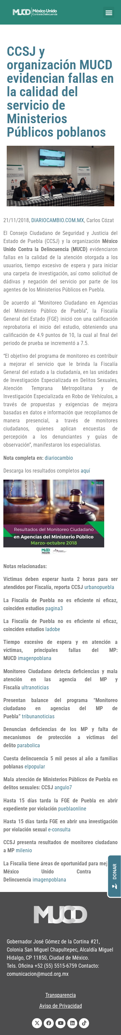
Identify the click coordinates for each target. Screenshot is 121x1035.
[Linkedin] (72, 1023)
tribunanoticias (38, 716)
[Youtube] (60, 1023)
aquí (85, 471)
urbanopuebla (99, 587)
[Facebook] (49, 1023)
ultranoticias (35, 687)
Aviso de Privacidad (60, 1006)
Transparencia (60, 995)
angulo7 (63, 787)
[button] (108, 12)
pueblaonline (72, 808)
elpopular (35, 766)
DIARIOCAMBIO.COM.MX (57, 220)
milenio (24, 850)
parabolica (28, 745)
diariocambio (59, 458)
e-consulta (59, 829)
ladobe (52, 629)
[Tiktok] (84, 1023)
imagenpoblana (34, 658)
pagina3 (54, 608)
